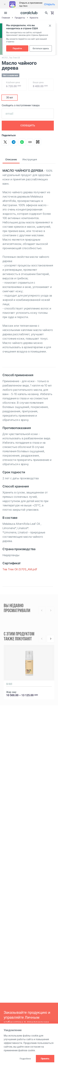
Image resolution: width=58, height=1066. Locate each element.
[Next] (50, 638)
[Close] (5, 4)
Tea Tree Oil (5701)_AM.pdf (19, 569)
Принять (45, 1058)
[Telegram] (13, 142)
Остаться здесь (41, 48)
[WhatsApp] (22, 142)
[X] (5, 142)
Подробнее (25, 1058)
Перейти (17, 48)
